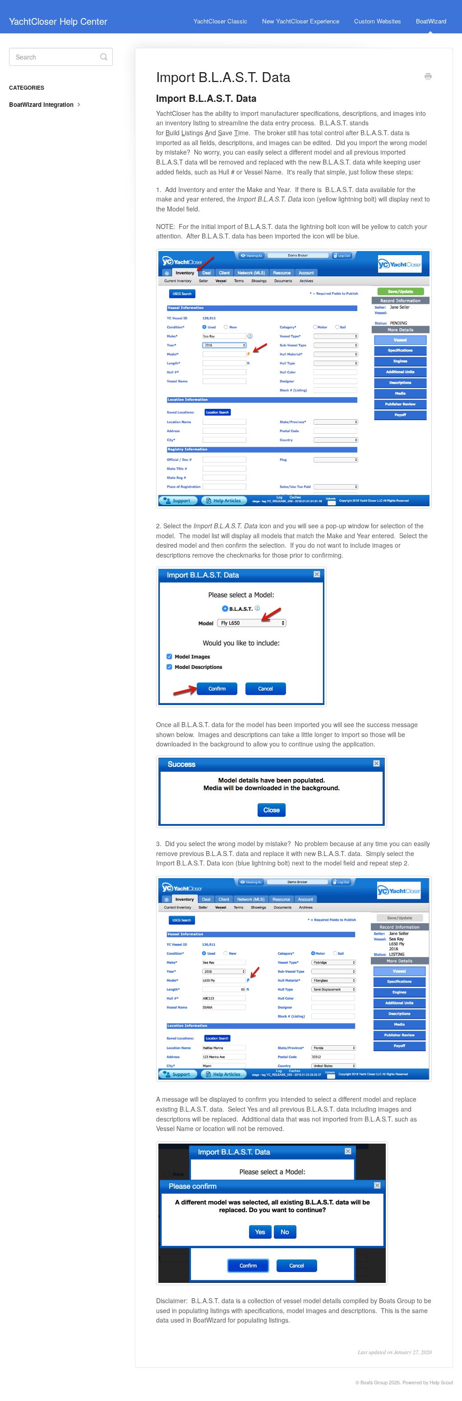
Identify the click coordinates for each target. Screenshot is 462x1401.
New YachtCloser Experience (300, 21)
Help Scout (441, 1382)
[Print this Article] (428, 77)
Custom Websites (377, 21)
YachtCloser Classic (220, 21)
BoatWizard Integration (42, 104)
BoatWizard (431, 21)
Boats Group (374, 1382)
